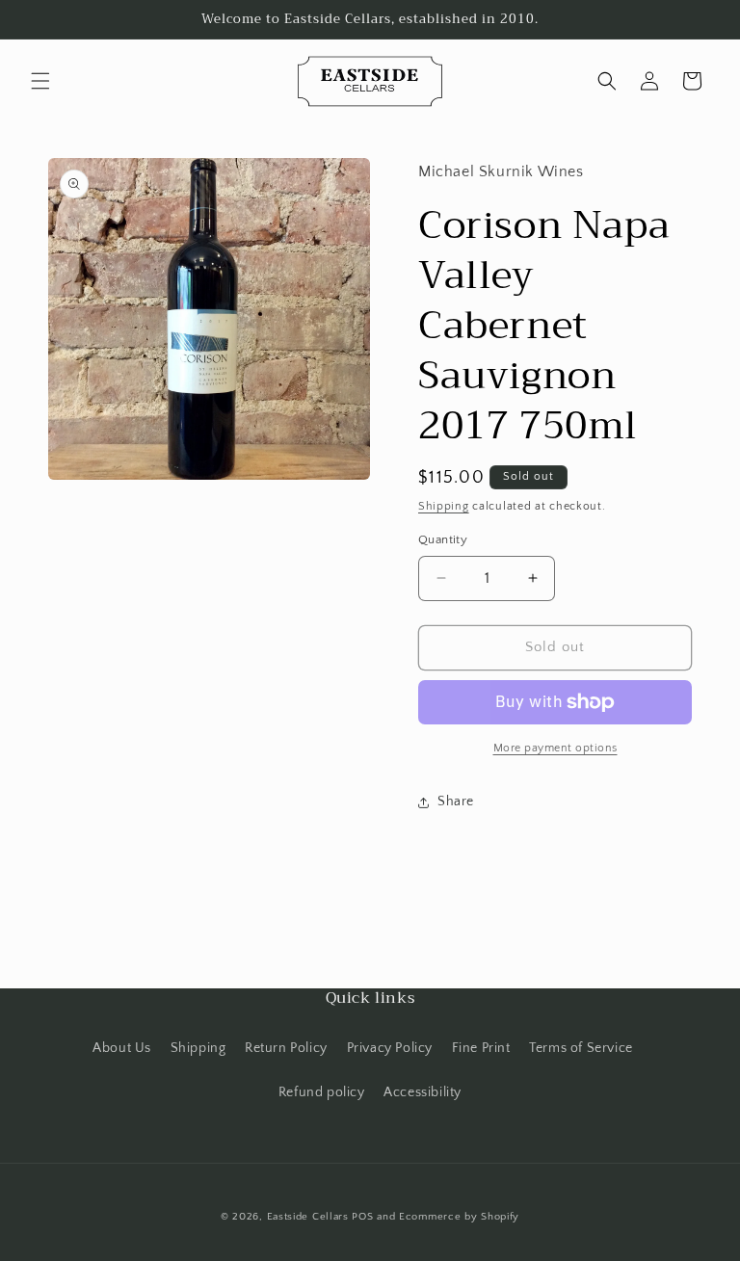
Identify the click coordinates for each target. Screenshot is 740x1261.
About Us (121, 1048)
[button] (40, 81)
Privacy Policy (390, 1048)
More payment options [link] (555, 748)
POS (362, 1216)
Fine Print (481, 1048)
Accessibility (422, 1092)
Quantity (442, 539)
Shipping (443, 506)
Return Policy (286, 1048)
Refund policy (321, 1092)
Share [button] (455, 801)
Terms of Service (581, 1048)
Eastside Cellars (308, 1216)
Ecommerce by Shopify (459, 1216)
